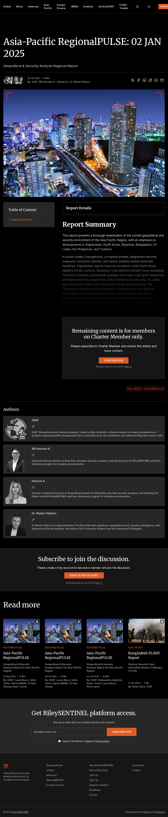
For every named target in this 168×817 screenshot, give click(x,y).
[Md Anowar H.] (12, 80)
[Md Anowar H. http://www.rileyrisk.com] (33, 455)
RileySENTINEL (20, 812)
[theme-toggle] (149, 6)
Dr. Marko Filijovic (80, 81)
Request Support (98, 785)
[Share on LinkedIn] (144, 80)
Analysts (88, 6)
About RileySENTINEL (101, 765)
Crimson (160, 812)
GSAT (35, 81)
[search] (137, 6)
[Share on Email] (162, 80)
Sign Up (93, 780)
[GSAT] (7, 80)
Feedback (94, 789)
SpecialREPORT (55, 780)
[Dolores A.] (16, 80)
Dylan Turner (19, 686)
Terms (88, 741)
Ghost (146, 812)
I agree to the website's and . (86, 741)
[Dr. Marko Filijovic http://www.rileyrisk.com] (33, 519)
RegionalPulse (154, 388)
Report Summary (22, 219)
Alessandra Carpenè (110, 680)
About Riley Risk (98, 770)
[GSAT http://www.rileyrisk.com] (33, 426)
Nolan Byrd (138, 686)
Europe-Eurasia (61, 6)
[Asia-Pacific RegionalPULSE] (21, 631)
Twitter (136, 770)
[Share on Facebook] (138, 80)
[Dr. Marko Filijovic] (21, 80)
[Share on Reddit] (150, 80)
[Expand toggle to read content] (159, 208)
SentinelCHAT (106, 6)
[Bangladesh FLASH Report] (146, 631)
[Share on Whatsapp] (156, 80)
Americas (33, 6)
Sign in (128, 366)
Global (7, 6)
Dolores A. (63, 81)
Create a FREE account (84, 575)
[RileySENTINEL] (19, 766)
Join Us (93, 775)
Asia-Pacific (48, 6)
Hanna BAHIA (18, 683)
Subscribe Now (113, 360)
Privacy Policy (102, 741)
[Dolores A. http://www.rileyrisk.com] (33, 487)
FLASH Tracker (123, 6)
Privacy (93, 794)
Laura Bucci (21, 680)
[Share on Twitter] (132, 80)
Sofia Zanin (93, 686)
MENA (74, 6)
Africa (19, 6)
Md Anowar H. (47, 81)
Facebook (138, 765)
